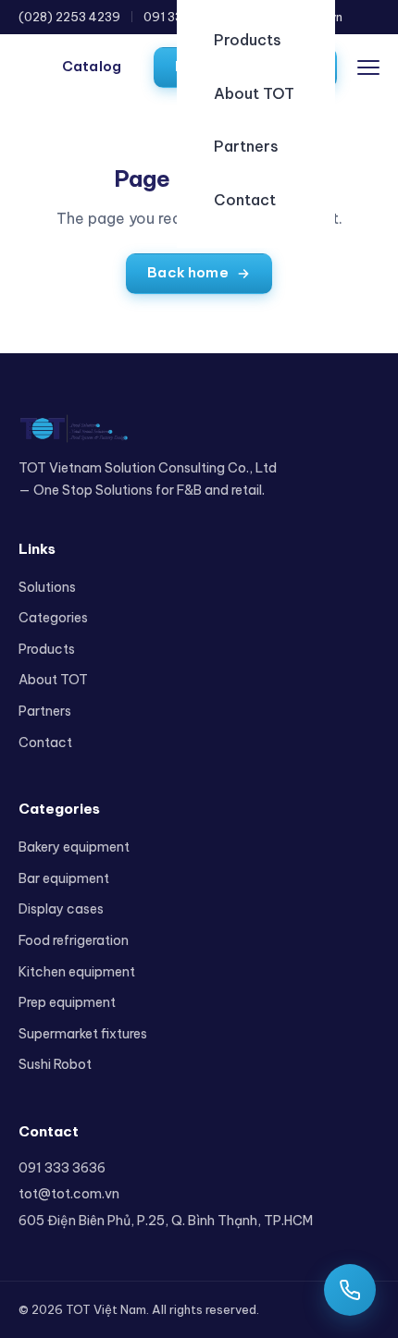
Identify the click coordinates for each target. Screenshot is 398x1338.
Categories (53, 617)
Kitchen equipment (77, 972)
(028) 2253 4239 (69, 16)
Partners (246, 146)
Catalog (91, 66)
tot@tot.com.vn (69, 1193)
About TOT (254, 93)
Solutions (47, 587)
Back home (187, 272)
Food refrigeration (74, 940)
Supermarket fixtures (83, 1033)
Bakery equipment (74, 847)
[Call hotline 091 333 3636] (350, 1290)
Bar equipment (64, 878)
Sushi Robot (55, 1064)
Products (247, 40)
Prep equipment (67, 1002)
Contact (245, 199)
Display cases (61, 909)
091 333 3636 (62, 1168)
